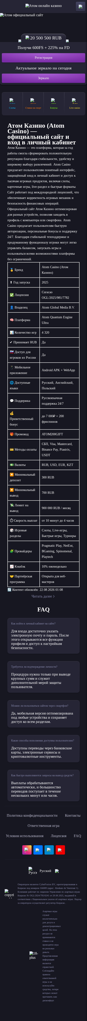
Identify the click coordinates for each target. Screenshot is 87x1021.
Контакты (73, 815)
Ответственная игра (43, 826)
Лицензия (58, 836)
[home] (43, 6)
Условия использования (24, 836)
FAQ (77, 836)
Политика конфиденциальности (32, 815)
